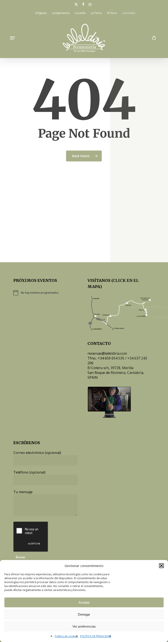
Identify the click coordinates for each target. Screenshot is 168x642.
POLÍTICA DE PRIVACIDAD (95, 636)
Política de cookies (66, 636)
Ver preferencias (84, 626)
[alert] (45, 292)
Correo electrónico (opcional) (37, 452)
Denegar (84, 614)
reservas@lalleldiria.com (107, 353)
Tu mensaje (23, 492)
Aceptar (84, 602)
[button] (161, 565)
